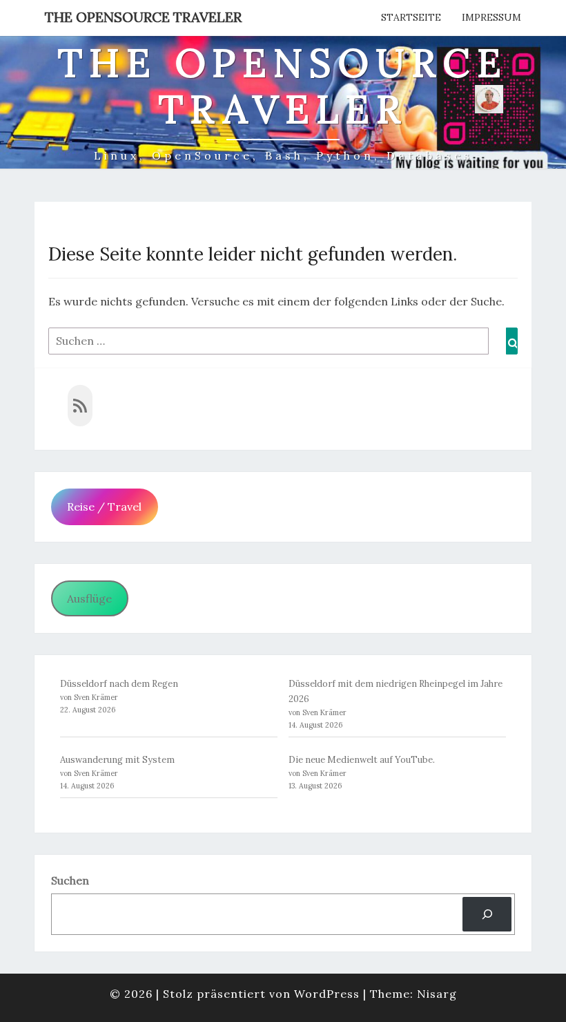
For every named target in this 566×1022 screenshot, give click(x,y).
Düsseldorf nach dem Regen (119, 684)
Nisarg (437, 994)
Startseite (411, 17)
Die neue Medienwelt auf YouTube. (362, 760)
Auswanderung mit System (117, 760)
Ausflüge (89, 598)
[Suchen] (486, 914)
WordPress (327, 994)
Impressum (491, 17)
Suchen (70, 880)
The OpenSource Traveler (143, 17)
